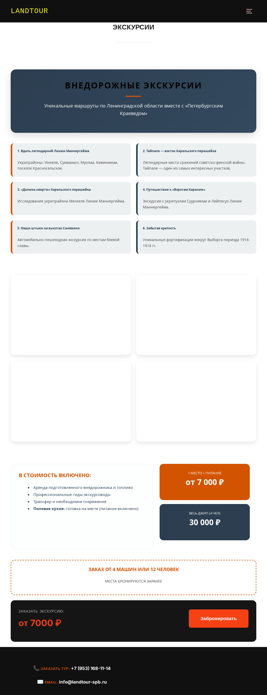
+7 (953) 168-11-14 (91, 668)
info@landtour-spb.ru (83, 682)
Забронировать (219, 618)
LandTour (29, 11)
